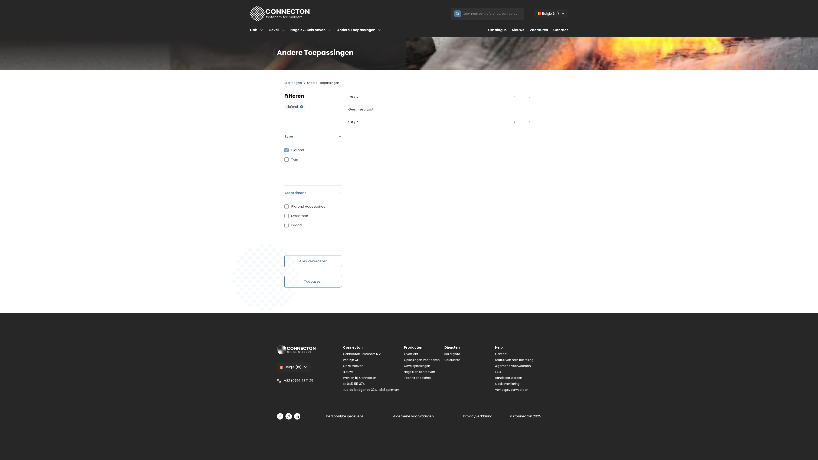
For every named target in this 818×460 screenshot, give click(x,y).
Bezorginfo (452, 354)
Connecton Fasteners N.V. (362, 354)
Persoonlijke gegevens (344, 416)
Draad (296, 225)
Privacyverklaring (477, 416)
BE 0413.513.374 (354, 384)
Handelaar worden (508, 378)
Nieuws (518, 29)
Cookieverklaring (507, 384)
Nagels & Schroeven (307, 29)
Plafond (297, 150)
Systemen (299, 215)
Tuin (294, 159)
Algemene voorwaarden (513, 366)
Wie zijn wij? (351, 360)
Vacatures (539, 29)
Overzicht (411, 354)
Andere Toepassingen (356, 29)
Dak (253, 29)
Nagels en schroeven (419, 372)
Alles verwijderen (313, 261)
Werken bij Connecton (359, 378)
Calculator (452, 360)
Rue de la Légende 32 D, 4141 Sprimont (371, 390)
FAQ (498, 372)
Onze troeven (353, 366)
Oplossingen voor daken (422, 360)
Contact (560, 29)
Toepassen (313, 281)
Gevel (274, 29)
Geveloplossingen (417, 366)
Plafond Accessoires (308, 206)
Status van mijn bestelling (514, 360)
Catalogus (497, 29)
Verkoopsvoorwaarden (511, 390)
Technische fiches (417, 378)
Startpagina (293, 83)
